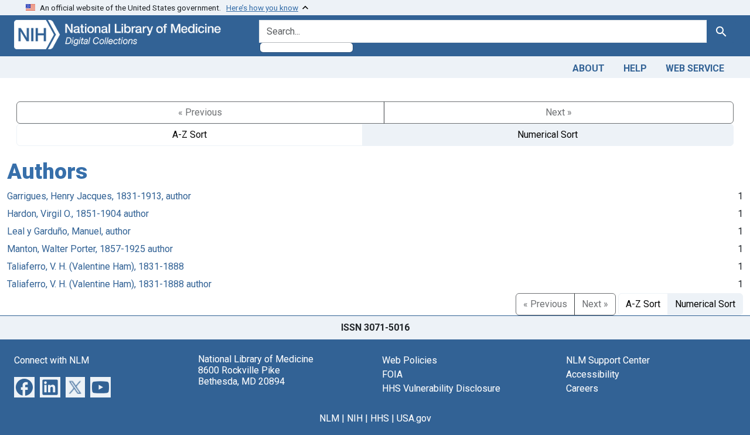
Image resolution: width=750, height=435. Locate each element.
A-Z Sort (189, 134)
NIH (355, 418)
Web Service (695, 68)
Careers (582, 388)
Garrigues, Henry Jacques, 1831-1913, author (99, 196)
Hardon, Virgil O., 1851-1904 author (78, 213)
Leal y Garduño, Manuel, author (69, 231)
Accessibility (592, 374)
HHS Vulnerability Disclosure (441, 388)
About (588, 68)
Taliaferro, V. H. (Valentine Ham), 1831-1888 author (109, 284)
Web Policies (409, 360)
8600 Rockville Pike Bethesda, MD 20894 (241, 376)
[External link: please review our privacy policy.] (24, 386)
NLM (329, 418)
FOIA (392, 374)
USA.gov (414, 418)
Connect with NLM (51, 360)
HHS (379, 418)
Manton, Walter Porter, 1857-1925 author (90, 248)
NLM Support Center (608, 360)
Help (635, 68)
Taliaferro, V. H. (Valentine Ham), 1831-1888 (95, 266)
